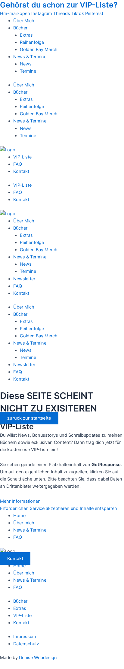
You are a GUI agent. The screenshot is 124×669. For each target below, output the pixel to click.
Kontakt (21, 171)
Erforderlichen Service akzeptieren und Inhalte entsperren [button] (58, 508)
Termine (28, 71)
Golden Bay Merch (38, 49)
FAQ (17, 164)
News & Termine (29, 56)
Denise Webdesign (38, 657)
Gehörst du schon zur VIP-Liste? (59, 4)
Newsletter (24, 279)
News (26, 64)
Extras (26, 35)
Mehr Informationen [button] (20, 501)
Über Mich (23, 20)
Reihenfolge (32, 42)
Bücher (20, 28)
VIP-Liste (22, 157)
